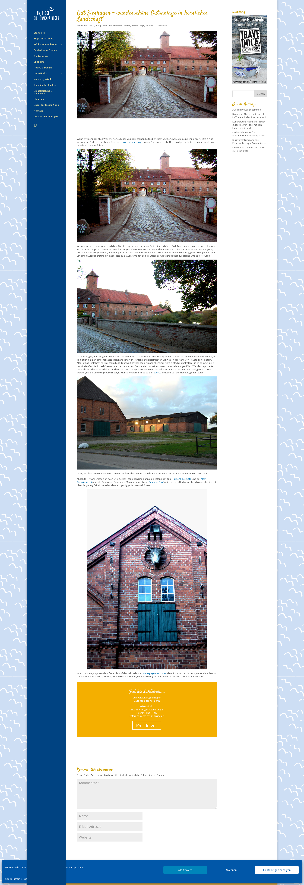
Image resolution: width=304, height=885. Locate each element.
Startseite (39, 33)
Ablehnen (231, 870)
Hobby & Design (43, 67)
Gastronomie (41, 56)
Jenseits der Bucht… (45, 85)
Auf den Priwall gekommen (246, 109)
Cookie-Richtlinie (13, 878)
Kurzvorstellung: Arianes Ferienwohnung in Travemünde (249, 141)
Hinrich (83, 25)
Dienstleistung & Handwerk (43, 92)
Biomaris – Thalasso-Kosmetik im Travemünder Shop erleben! (249, 115)
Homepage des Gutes (154, 673)
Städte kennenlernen (45, 44)
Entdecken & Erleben (45, 50)
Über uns (39, 99)
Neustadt (149, 25)
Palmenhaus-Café (181, 478)
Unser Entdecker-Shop (46, 105)
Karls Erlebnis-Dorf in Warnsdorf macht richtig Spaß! (248, 134)
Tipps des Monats (44, 38)
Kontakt (38, 110)
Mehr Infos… (146, 725)
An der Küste (107, 25)
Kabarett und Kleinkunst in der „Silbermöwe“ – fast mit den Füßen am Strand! (248, 125)
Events (157, 372)
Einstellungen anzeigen (277, 870)
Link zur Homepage (132, 142)
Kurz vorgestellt (43, 79)
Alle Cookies (185, 870)
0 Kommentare (161, 25)
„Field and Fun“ (156, 482)
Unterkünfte (40, 73)
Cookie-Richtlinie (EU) (46, 116)
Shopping (39, 62)
